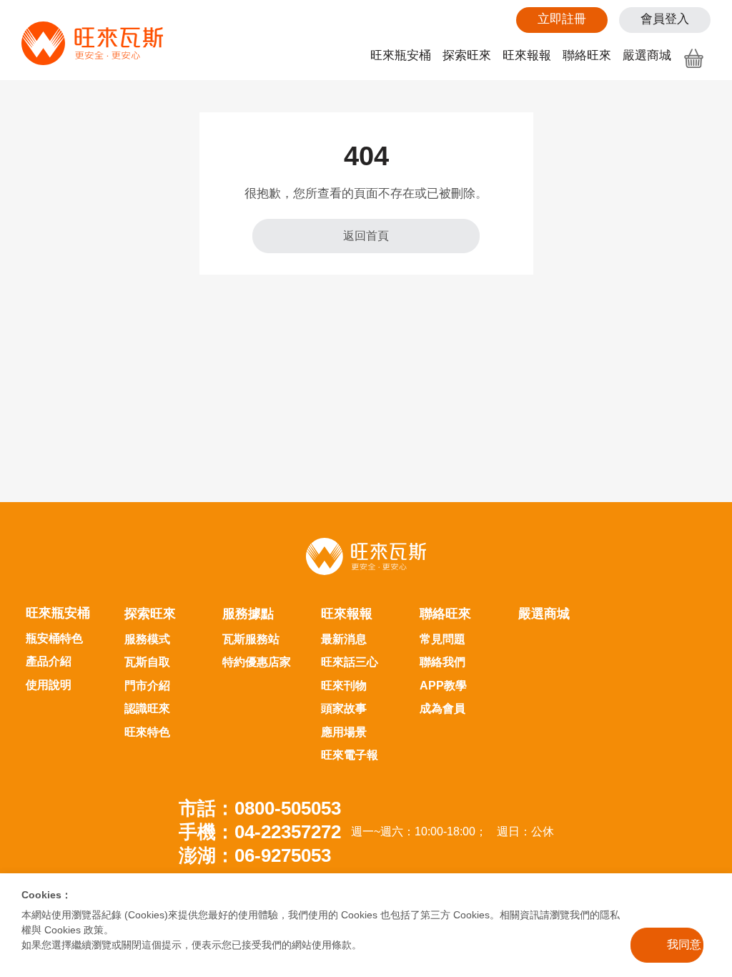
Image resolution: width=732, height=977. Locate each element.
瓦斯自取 (147, 662)
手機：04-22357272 (260, 832)
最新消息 (344, 639)
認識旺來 (147, 708)
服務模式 (147, 639)
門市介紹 (147, 685)
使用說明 (48, 685)
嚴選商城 (647, 55)
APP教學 (443, 685)
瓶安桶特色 (54, 638)
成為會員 (442, 708)
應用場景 (344, 732)
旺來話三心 (349, 662)
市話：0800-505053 (260, 808)
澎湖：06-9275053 (255, 855)
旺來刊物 (344, 685)
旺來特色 (147, 732)
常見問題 (442, 639)
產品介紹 (48, 661)
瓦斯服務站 (251, 639)
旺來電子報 (349, 755)
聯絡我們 (442, 662)
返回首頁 (366, 236)
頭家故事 (344, 708)
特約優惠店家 (256, 662)
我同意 (684, 944)
